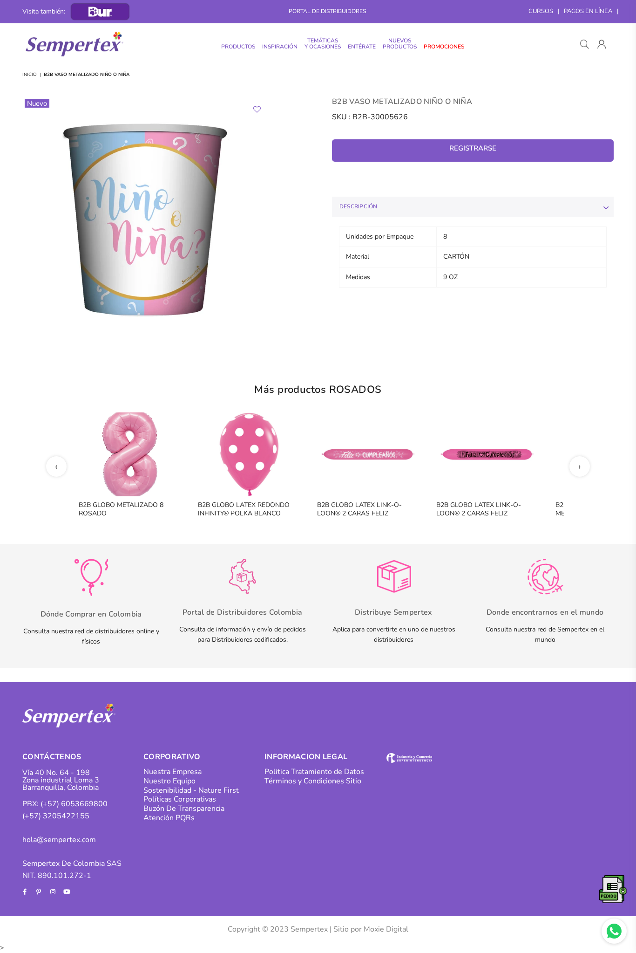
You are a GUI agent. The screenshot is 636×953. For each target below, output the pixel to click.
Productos (238, 46)
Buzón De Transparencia (183, 808)
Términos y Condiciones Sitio (312, 781)
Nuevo (37, 103)
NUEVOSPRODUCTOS (400, 43)
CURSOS (540, 11)
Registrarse (472, 148)
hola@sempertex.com (59, 840)
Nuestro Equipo (169, 781)
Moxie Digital (386, 929)
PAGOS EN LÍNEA (588, 11)
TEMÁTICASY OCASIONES (322, 43)
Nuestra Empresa (172, 772)
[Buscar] (584, 44)
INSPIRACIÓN (280, 46)
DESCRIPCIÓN (358, 206)
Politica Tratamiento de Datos (314, 772)
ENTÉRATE (362, 46)
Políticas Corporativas (179, 799)
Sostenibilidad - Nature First (191, 790)
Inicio (29, 74)
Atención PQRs (169, 818)
